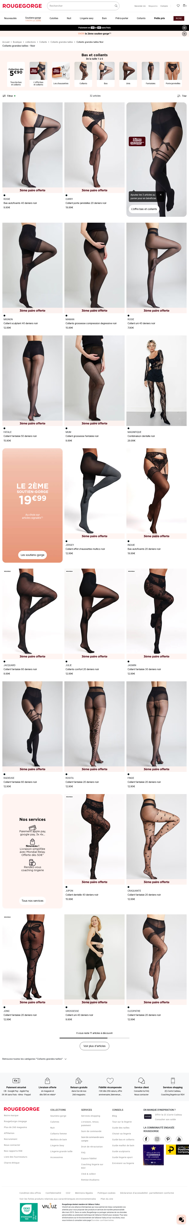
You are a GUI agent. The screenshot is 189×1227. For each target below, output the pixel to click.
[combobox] (83, 6)
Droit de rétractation (92, 1146)
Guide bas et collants (123, 1139)
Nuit (52, 1128)
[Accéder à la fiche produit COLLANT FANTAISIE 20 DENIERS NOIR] (94, 726)
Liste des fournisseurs (15, 1157)
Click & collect (88, 1174)
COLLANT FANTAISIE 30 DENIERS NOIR (144, 669)
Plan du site (107, 1199)
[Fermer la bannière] (184, 33)
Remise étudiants (90, 1180)
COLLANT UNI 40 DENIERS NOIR (141, 323)
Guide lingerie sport (122, 1157)
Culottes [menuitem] (54, 18)
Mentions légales (84, 1193)
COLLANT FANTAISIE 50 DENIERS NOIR (20, 436)
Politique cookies (106, 1193)
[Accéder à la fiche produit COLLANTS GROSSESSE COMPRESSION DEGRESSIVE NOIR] (94, 268)
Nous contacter (12, 1145)
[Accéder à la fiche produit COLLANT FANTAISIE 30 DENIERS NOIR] (156, 614)
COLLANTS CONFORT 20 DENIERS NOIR (82, 669)
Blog (114, 1116)
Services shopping (90, 1116)
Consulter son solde (165, 1119)
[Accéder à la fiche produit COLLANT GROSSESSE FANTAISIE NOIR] (94, 380)
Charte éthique (11, 1163)
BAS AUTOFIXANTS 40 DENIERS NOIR (20, 203)
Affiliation (9, 1133)
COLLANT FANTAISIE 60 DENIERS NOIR (20, 669)
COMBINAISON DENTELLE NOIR (141, 436)
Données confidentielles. (102, 1220)
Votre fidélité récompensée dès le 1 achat (94, 26)
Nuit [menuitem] (69, 18)
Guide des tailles (120, 1128)
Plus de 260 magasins (15, 1127)
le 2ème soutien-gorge (94, 33)
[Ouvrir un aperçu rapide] (59, 106)
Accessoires (56, 1157)
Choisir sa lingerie (121, 1133)
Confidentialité (53, 1193)
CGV (68, 1193)
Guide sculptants (121, 1151)
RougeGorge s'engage (15, 1121)
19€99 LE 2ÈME (33, 20)
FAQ (83, 1152)
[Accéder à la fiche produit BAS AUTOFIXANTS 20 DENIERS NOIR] (156, 493)
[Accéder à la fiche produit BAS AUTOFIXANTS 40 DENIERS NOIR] (32, 147)
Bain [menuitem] (104, 18)
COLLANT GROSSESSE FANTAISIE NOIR (82, 436)
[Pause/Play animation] (184, 27)
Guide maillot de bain (123, 1145)
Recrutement (10, 1139)
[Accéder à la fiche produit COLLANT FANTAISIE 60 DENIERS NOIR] (32, 614)
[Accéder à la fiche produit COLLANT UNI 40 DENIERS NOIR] (156, 268)
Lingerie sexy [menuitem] (86, 18)
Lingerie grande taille (61, 1151)
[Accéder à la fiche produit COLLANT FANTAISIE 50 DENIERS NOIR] (32, 380)
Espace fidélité (89, 1158)
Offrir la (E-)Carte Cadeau (168, 1115)
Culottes (54, 1122)
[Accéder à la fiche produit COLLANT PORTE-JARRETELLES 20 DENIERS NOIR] (94, 147)
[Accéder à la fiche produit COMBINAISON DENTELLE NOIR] (156, 380)
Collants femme (58, 1133)
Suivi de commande (91, 1131)
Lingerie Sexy (57, 1145)
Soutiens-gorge (58, 1116)
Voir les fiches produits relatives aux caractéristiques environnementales (57, 1199)
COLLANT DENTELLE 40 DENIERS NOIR (82, 894)
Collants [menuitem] (141, 18)
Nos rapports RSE (13, 1151)
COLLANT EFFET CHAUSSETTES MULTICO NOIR (85, 548)
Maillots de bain (58, 1139)
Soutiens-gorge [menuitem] (33, 17)
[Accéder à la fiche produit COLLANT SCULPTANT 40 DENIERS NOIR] (32, 268)
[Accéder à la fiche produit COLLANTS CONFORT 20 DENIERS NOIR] (94, 614)
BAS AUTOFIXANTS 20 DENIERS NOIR (144, 548)
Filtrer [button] (10, 96)
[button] (59, 106)
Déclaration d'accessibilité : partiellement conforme (147, 1193)
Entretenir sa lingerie (123, 1163)
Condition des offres (30, 1193)
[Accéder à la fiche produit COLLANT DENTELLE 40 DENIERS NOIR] (94, 839)
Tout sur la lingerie (122, 1122)
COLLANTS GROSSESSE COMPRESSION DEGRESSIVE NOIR (91, 323)
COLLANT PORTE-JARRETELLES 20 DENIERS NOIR (86, 203)
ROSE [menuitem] (179, 18)
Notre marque (11, 1115)
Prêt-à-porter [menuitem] (121, 18)
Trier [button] (184, 96)
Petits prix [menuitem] (159, 18)
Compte (164, 6)
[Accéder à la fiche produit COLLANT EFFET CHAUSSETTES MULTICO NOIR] (94, 493)
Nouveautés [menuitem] (10, 18)
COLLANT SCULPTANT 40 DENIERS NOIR (21, 323)
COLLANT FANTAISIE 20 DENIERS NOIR (82, 781)
